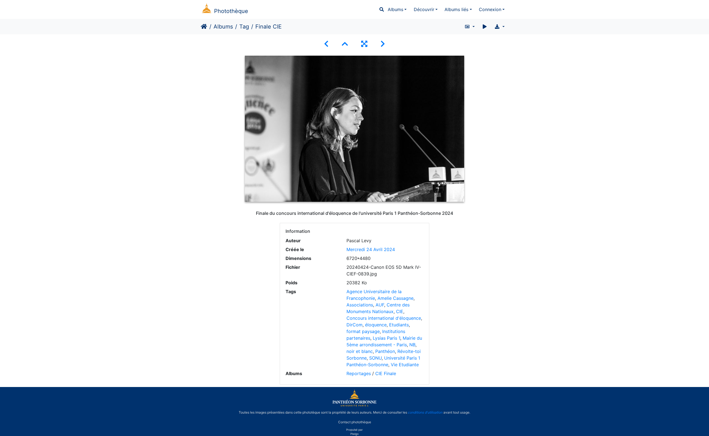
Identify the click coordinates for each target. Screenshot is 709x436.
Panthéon (385, 351)
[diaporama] (484, 26)
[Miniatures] (344, 44)
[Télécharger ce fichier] (499, 26)
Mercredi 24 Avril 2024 (370, 249)
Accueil (204, 26)
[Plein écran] (364, 44)
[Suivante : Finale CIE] (383, 44)
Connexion (490, 9)
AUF (380, 305)
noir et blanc (359, 351)
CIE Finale (385, 373)
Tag (244, 26)
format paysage (363, 331)
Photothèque (231, 11)
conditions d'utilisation (425, 412)
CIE (399, 311)
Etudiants (399, 324)
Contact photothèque (354, 422)
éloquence (376, 324)
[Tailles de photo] (469, 26)
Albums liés (456, 9)
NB (412, 344)
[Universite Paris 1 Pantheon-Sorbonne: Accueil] (354, 405)
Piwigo (354, 433)
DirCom (354, 324)
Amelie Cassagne (395, 298)
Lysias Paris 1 (386, 338)
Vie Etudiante (405, 364)
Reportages (358, 373)
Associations (359, 305)
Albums (395, 9)
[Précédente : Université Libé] (326, 44)
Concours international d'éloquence (383, 318)
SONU (375, 358)
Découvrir (424, 9)
